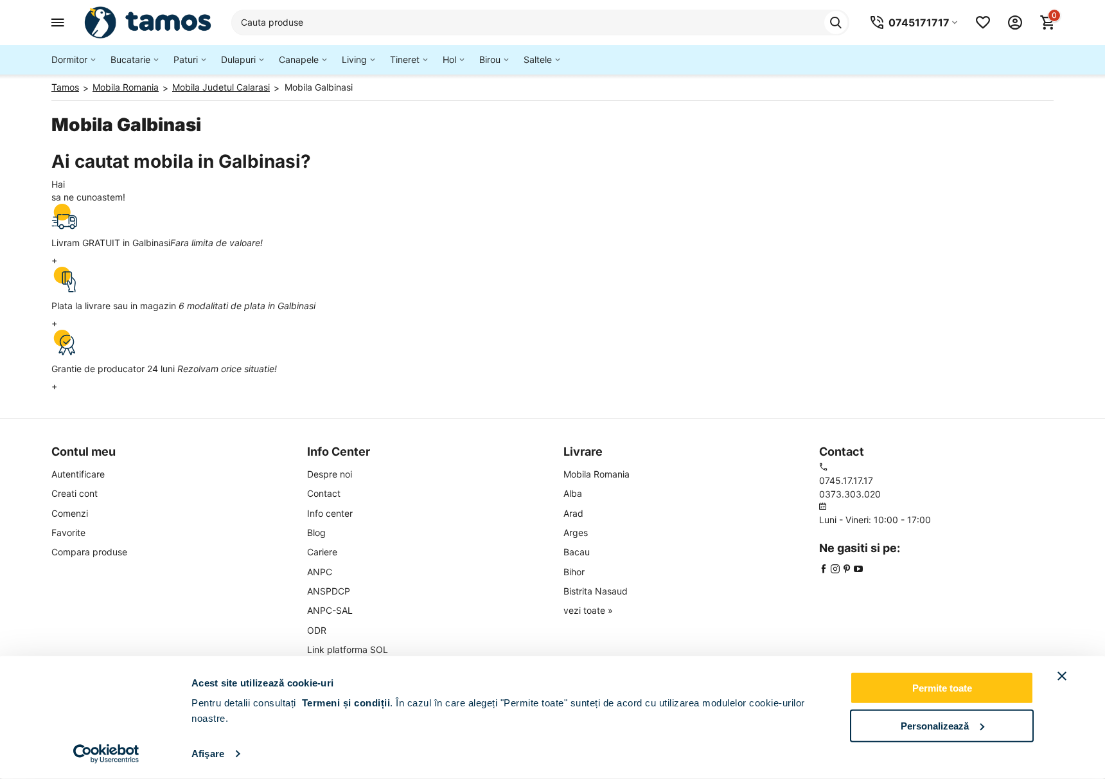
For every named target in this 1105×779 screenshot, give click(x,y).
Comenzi (69, 513)
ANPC (319, 571)
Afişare (207, 753)
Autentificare (78, 474)
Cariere (322, 551)
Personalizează (935, 725)
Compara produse (89, 551)
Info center (330, 513)
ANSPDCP (328, 591)
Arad (573, 513)
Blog (316, 532)
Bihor (574, 571)
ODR (316, 630)
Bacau (576, 551)
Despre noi (329, 474)
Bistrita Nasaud (595, 591)
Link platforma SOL (347, 649)
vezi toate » (588, 610)
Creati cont (74, 493)
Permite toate (942, 688)
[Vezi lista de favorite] (983, 22)
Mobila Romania (596, 474)
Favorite (68, 532)
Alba (572, 493)
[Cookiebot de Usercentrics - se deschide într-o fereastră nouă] (106, 754)
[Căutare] (835, 22)
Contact (323, 493)
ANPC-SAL (330, 610)
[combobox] (540, 22)
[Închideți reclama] (1061, 676)
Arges (575, 532)
